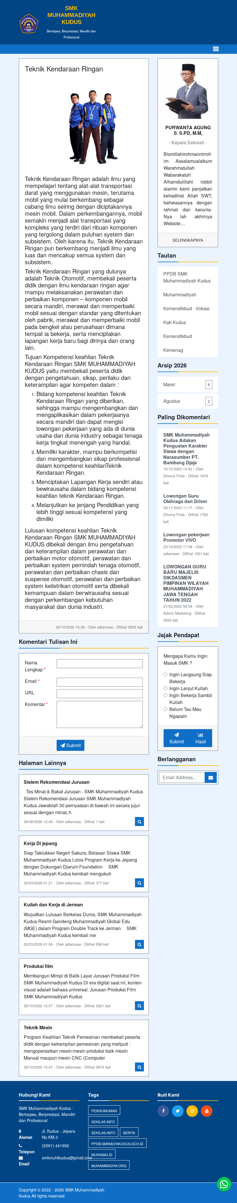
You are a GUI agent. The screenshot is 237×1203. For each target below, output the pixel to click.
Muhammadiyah (179, 294)
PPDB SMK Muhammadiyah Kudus (187, 277)
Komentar (36, 704)
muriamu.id (101, 1154)
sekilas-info (103, 1132)
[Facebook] (165, 1111)
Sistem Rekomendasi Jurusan (57, 782)
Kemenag (173, 350)
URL (29, 692)
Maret (186, 384)
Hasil (200, 741)
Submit (73, 745)
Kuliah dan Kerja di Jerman (53, 904)
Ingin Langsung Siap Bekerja (190, 678)
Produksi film (38, 966)
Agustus (186, 401)
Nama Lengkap (35, 666)
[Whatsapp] (224, 1184)
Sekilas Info (103, 1121)
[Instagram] (193, 1111)
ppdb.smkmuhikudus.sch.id (117, 1143)
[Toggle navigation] (216, 49)
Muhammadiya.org (108, 1165)
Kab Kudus (174, 322)
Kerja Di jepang (40, 843)
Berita (129, 1132)
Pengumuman (104, 1110)
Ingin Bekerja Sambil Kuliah (190, 698)
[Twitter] (179, 1111)
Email (32, 681)
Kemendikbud (177, 336)
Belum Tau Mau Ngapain (185, 712)
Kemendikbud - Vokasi (186, 308)
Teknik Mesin (38, 1027)
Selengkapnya (188, 240)
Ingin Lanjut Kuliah (188, 688)
